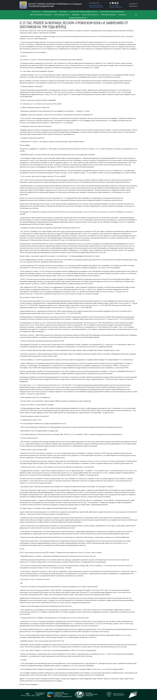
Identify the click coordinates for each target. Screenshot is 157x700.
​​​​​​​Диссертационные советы (61, 14)
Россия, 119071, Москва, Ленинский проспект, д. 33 (96, 6)
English (117, 5)
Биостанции (63, 11)
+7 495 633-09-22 (132, 4)
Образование (75, 14)
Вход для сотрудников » (116, 7)
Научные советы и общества (90, 14)
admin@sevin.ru (133, 6)
